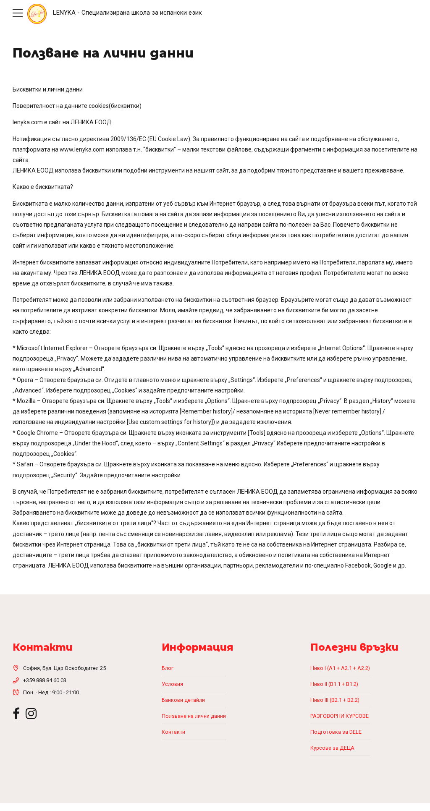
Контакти (173, 732)
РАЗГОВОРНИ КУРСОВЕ (339, 716)
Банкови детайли (183, 700)
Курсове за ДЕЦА (332, 748)
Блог (167, 668)
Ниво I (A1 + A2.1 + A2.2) (340, 668)
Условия (172, 684)
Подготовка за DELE (336, 732)
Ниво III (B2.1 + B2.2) (334, 700)
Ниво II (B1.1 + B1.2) (334, 684)
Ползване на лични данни (194, 716)
